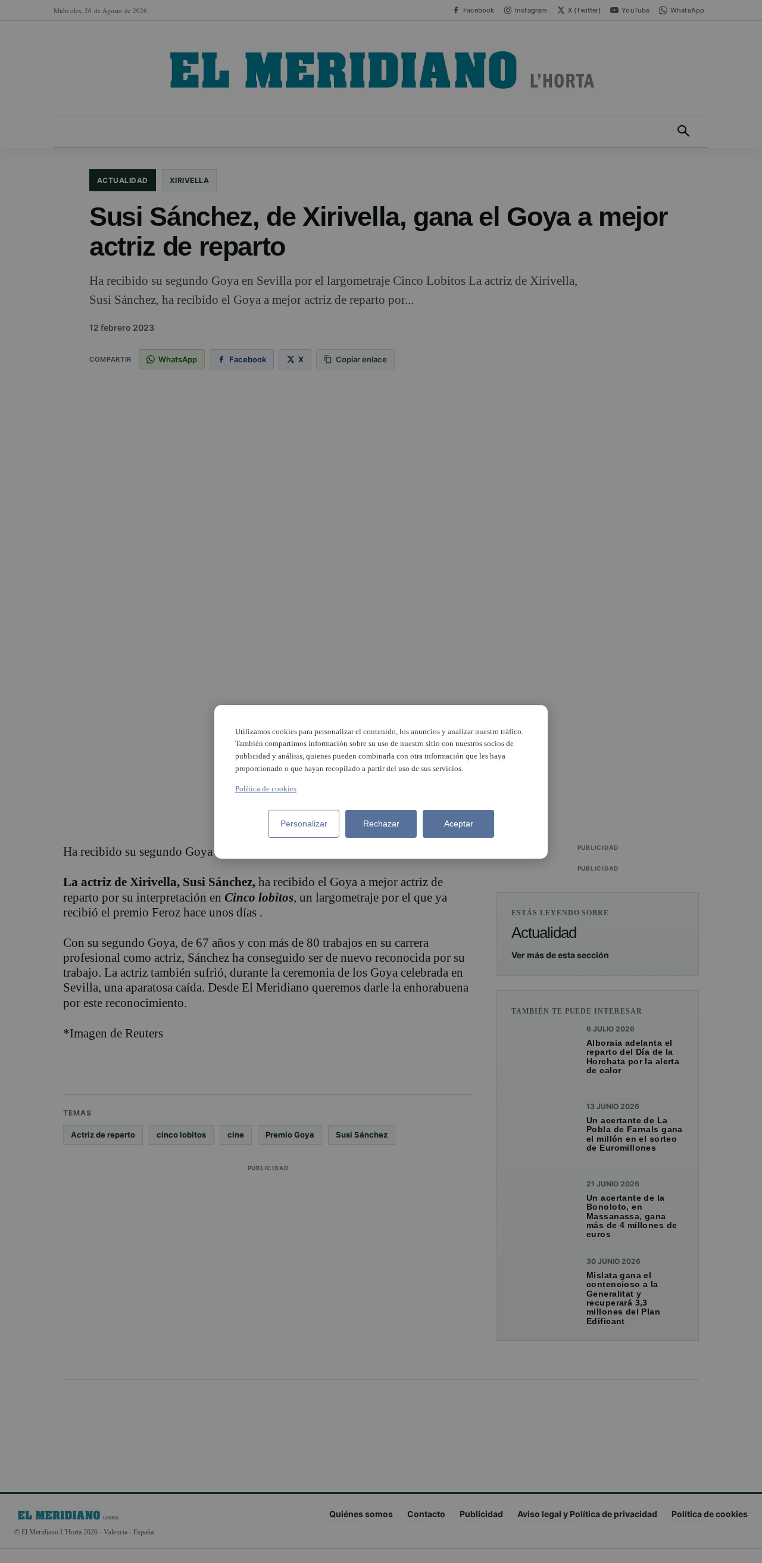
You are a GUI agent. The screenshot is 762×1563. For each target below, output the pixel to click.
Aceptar (458, 823)
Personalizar (303, 823)
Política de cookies (265, 788)
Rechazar (381, 823)
